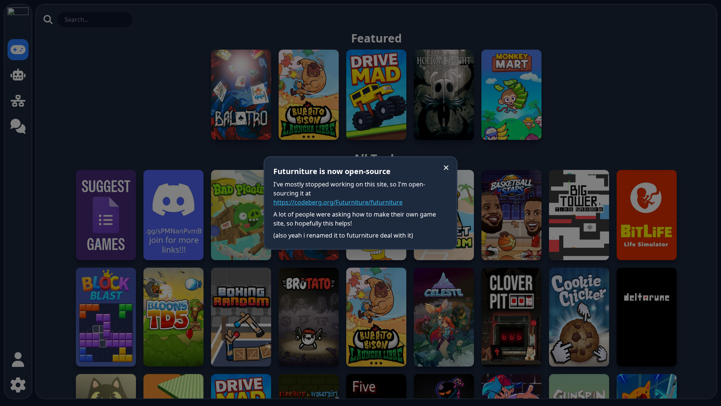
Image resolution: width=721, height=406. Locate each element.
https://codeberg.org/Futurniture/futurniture (338, 202)
